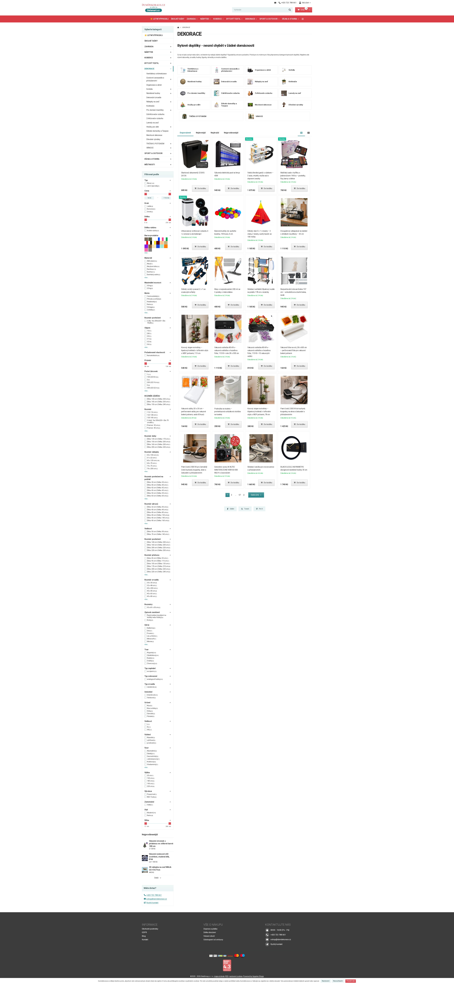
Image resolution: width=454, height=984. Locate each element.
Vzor (146, 748)
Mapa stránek (219, 976)
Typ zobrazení (150, 676)
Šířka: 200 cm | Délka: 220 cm (158, 447)
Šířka (146, 820)
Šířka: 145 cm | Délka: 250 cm (158, 402)
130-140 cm (152, 418)
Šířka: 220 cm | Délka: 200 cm (158, 550)
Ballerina (151, 628)
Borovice (151, 209)
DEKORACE (251, 19)
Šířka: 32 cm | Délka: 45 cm (157, 507)
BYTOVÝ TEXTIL (233, 19)
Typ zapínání (149, 668)
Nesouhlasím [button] (338, 981)
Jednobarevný (153, 759)
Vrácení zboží (209, 936)
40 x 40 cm (152, 591)
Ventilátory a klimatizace (156, 73)
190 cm (150, 784)
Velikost (148, 528)
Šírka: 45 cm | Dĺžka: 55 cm (157, 558)
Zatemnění (149, 802)
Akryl (150, 264)
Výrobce (148, 791)
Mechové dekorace (154, 135)
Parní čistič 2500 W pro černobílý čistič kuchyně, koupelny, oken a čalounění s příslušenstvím (194, 470)
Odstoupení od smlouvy (213, 939)
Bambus (151, 269)
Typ (146, 180)
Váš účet (305, 3)
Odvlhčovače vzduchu (155, 114)
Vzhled (147, 734)
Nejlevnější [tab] (201, 133)
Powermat (152, 794)
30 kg (150, 285)
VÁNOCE (149, 148)
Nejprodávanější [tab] (231, 133)
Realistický (152, 302)
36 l (149, 344)
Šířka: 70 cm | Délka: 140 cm (158, 534)
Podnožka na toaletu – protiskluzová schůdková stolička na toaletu (227, 412)
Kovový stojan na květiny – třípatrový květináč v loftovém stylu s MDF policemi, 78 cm (259, 411)
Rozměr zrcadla (151, 580)
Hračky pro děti (152, 127)
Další (156, 878)
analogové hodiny (155, 679)
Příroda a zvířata (154, 299)
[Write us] (267, 944)
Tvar (146, 649)
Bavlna (151, 272)
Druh (146, 203)
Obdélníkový (153, 655)
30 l (149, 336)
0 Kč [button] (304, 9)
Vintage (151, 307)
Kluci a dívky (152, 708)
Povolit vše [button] (351, 981)
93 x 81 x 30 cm (153, 607)
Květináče (150, 106)
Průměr (147, 360)
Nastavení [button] (325, 981)
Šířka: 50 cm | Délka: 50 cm (157, 493)
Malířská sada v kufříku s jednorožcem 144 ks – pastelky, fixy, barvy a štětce (293, 176)
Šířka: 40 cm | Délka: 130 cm (158, 515)
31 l (149, 339)
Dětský (151, 753)
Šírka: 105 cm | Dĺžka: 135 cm (158, 563)
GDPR (144, 932)
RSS (226, 976)
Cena (146, 191)
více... (146, 253)
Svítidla (149, 89)
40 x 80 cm (152, 596)
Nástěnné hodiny (153, 93)
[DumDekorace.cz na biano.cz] (227, 965)
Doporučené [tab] (185, 133)
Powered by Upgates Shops (253, 976)
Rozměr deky (150, 436)
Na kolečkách (153, 355)
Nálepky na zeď (152, 102)
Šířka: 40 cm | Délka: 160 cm (158, 520)
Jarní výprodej (153, 186)
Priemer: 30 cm (153, 425)
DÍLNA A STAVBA (289, 19)
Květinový (151, 762)
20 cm (150, 775)
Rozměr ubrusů (151, 504)
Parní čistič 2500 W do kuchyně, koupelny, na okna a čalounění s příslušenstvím (293, 411)
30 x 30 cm (152, 583)
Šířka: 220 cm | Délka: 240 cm (158, 572)
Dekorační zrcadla (153, 97)
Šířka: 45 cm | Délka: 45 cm (157, 490)
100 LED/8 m (152, 377)
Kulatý (150, 658)
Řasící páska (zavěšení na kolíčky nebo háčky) (156, 616)
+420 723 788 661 (154, 895)
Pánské (150, 716)
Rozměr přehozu (151, 555)
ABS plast (152, 261)
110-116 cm (152, 412)
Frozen (150, 633)
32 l (149, 342)
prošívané (151, 743)
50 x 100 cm (153, 455)
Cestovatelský (153, 296)
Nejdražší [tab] (215, 133)
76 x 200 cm (152, 469)
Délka (147, 216)
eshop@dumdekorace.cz (156, 899)
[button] (309, 9)
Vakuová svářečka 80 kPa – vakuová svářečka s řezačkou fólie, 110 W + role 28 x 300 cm (226, 350)
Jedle (150, 206)
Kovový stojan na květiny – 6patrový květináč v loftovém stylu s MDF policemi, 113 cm (194, 350)
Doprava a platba (210, 929)
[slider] (145, 194)
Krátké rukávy (153, 231)
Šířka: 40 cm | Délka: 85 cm (157, 512)
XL (149, 727)
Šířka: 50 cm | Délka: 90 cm (157, 531)
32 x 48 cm (152, 585)
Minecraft (151, 639)
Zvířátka (151, 310)
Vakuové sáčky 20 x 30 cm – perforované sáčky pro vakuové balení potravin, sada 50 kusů (193, 411)
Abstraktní (152, 751)
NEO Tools (151, 797)
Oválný (150, 661)
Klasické (151, 737)
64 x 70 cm (152, 463)
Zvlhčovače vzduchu (154, 118)
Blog (144, 936)
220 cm (150, 786)
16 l (149, 331)
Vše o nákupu (213, 924)
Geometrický (152, 756)
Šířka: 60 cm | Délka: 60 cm (157, 496)
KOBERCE (217, 19)
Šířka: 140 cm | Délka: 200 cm (158, 542)
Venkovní (151, 698)
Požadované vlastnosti (154, 352)
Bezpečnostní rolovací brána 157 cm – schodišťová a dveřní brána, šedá (293, 292)
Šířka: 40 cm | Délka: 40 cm (157, 485)
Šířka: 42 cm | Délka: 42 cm (157, 488)
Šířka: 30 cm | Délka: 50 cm (157, 482)
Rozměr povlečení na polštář (153, 477)
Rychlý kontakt (152, 903)
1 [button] (228, 495)
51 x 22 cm (152, 458)
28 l (149, 333)
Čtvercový (152, 663)
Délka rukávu (150, 227)
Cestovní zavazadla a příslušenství (155, 79)
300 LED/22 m (153, 388)
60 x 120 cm (153, 460)
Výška (147, 772)
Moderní (151, 813)
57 (240, 495)
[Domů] (154, 7)
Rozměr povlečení (152, 318)
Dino (149, 631)
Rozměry (148, 604)
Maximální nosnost (152, 283)
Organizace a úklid (154, 85)
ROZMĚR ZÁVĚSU (152, 396)
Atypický (151, 653)
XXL (149, 730)
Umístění (148, 692)
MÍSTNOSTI (149, 164)
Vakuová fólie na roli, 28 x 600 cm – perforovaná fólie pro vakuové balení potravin (294, 350)
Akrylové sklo (153, 266)
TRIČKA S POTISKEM (155, 143)
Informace (149, 924)
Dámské (151, 714)
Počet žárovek (151, 371)
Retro (150, 304)
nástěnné (152, 687)
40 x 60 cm (152, 594)
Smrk (150, 212)
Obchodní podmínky (150, 929)
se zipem (152, 671)
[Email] (275, 2)
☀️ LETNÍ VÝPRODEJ (159, 19)
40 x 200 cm (152, 588)
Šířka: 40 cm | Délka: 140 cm (158, 518)
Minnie (150, 641)
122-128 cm (152, 415)
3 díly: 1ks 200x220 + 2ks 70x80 (156, 322)
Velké (150, 805)
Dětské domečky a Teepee (157, 131)
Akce (150, 183)
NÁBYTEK (204, 19)
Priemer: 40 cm (153, 428)
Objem (147, 328)
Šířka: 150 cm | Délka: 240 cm (158, 404)
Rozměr (147, 409)
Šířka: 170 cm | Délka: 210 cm (158, 566)
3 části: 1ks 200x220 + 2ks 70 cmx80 (158, 421)
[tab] (301, 132)
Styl (146, 810)
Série (146, 625)
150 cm (150, 778)
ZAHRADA (191, 19)
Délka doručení (209, 932)
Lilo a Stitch (152, 636)
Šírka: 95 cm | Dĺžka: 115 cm (158, 561)
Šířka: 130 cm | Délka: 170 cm (158, 439)
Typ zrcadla (149, 684)
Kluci (149, 705)
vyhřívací (151, 740)
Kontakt (145, 939)
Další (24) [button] (255, 495)
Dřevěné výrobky (153, 139)
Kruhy (150, 620)
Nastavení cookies (235, 976)
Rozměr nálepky (151, 452)
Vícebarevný (152, 764)
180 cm (150, 781)
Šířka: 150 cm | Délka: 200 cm (158, 442)
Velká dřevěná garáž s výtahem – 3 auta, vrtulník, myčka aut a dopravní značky (260, 176)
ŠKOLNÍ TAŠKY (177, 19)
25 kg (150, 288)
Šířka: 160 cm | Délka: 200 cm (158, 444)
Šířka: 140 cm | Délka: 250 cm (158, 399)
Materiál (148, 258)
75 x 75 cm (152, 466)
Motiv (147, 293)
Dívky (150, 711)
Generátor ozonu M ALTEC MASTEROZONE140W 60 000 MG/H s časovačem (226, 470)
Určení (147, 702)
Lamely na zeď (152, 123)
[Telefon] (267, 935)
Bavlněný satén (153, 275)
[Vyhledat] (290, 9)
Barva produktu (151, 235)
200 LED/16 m (153, 382)
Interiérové (152, 695)
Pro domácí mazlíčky (155, 110)
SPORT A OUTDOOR (268, 19)
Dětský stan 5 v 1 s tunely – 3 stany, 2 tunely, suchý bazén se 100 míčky (259, 234)
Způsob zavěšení (152, 612)
